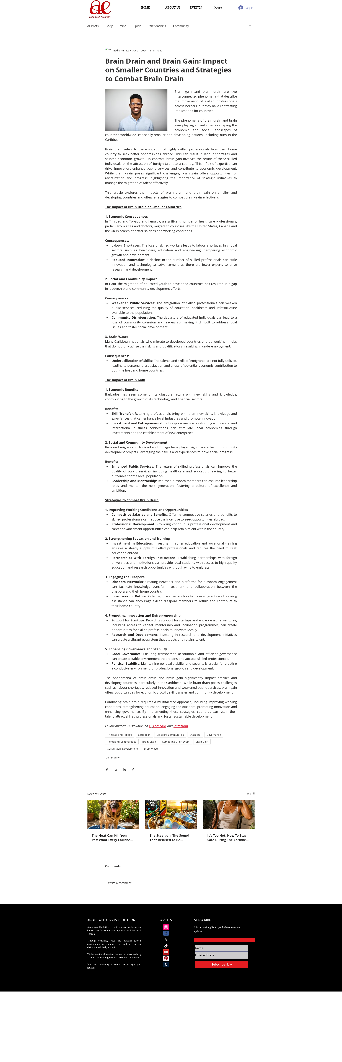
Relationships (157, 26)
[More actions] (235, 50)
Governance (214, 734)
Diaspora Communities (170, 734)
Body (109, 26)
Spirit (137, 26)
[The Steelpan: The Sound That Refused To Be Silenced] (171, 814)
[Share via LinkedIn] (124, 769)
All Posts (93, 26)
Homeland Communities (121, 741)
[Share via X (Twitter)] (115, 769)
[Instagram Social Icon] (166, 927)
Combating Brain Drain (176, 741)
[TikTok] (166, 945)
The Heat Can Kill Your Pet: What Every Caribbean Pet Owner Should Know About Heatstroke (113, 837)
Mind (123, 26)
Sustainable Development (122, 748)
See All (251, 793)
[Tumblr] (166, 964)
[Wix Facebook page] (166, 933)
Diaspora (195, 734)
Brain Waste (151, 748)
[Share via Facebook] (106, 769)
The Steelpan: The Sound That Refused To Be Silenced (169, 837)
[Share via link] (133, 769)
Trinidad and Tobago (119, 734)
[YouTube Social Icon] (166, 952)
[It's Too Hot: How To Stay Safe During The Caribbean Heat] (229, 814)
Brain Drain (149, 741)
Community (181, 26)
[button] (250, 26)
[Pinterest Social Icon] (166, 958)
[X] (166, 939)
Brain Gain (202, 741)
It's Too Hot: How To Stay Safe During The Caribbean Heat (228, 837)
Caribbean (144, 734)
